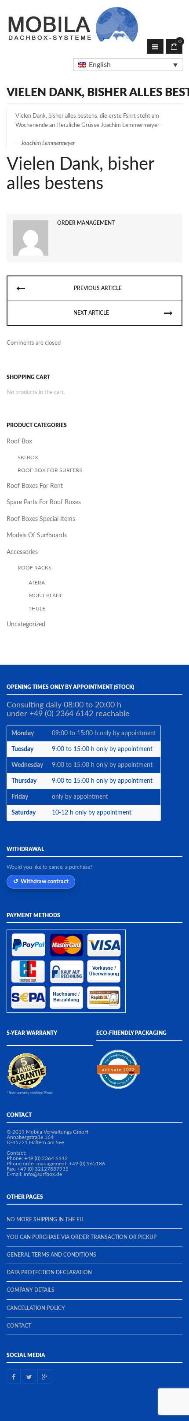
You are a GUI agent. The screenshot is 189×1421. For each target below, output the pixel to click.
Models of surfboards (37, 535)
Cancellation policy (36, 1308)
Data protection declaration (49, 1272)
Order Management (86, 223)
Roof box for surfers (50, 470)
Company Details (31, 1290)
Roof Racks (34, 567)
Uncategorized (26, 624)
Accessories (22, 552)
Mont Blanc (46, 595)
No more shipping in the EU (45, 1219)
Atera (37, 582)
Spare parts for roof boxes (44, 502)
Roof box (19, 442)
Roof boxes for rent (35, 486)
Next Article (91, 313)
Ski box (28, 457)
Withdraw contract (45, 881)
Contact (19, 1325)
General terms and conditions (51, 1254)
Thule (37, 608)
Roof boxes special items (41, 519)
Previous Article (98, 288)
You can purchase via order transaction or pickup (81, 1237)
